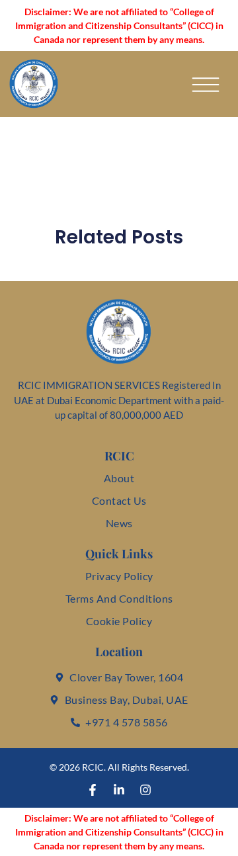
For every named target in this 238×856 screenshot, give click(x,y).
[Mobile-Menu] (205, 85)
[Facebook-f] (93, 790)
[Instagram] (145, 790)
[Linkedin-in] (119, 790)
